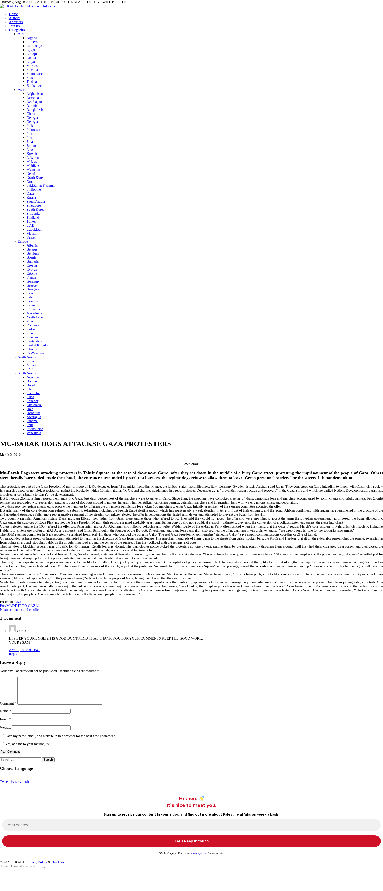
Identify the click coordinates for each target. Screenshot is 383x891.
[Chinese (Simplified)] (6, 777)
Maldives (33, 165)
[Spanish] (33, 777)
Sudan (31, 78)
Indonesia (33, 129)
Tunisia (32, 82)
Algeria (32, 38)
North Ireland (36, 317)
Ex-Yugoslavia (37, 353)
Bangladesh (35, 110)
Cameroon (34, 42)
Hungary (33, 289)
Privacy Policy (37, 862)
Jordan (31, 145)
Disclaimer (58, 862)
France (31, 277)
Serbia (31, 329)
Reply (13, 654)
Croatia (32, 265)
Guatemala (34, 405)
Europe (23, 241)
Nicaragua (34, 417)
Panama (32, 421)
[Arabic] (2, 777)
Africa (22, 34)
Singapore (34, 205)
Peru (30, 425)
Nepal (31, 173)
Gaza (17, 602)
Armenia (33, 98)
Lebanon (33, 157)
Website (5, 727)
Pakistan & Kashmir (41, 185)
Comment (8, 703)
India (30, 126)
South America (28, 373)
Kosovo (32, 301)
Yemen (31, 237)
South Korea (35, 209)
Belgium (33, 253)
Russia (31, 197)
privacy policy (198, 853)
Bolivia (32, 381)
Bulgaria (33, 261)
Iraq (29, 137)
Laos (30, 149)
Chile (30, 389)
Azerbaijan (34, 102)
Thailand (33, 217)
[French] (20, 777)
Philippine (34, 189)
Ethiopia (32, 54)
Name (5, 711)
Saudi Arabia (36, 201)
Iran (29, 133)
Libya (31, 62)
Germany (33, 281)
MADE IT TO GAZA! (19, 606)
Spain (31, 333)
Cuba (30, 397)
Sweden (32, 337)
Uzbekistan (34, 229)
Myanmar (33, 169)
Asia (21, 90)
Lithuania (33, 309)
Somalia (32, 70)
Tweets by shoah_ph (14, 781)
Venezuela (34, 433)
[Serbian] (29, 777)
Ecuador (32, 401)
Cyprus (32, 269)
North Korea (35, 177)
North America (28, 357)
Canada (32, 361)
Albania (32, 245)
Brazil (31, 385)
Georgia (32, 118)
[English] (15, 777)
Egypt (31, 50)
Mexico (32, 365)
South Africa (35, 74)
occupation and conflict (19, 610)
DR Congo (34, 46)
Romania (33, 325)
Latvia (31, 305)
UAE (30, 225)
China (31, 114)
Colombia (33, 393)
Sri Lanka (33, 213)
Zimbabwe (34, 86)
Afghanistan (35, 94)
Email (5, 719)
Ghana (31, 58)
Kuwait (32, 153)
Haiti (30, 409)
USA (30, 369)
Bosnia (31, 257)
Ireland (31, 293)
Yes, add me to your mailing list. (27, 744)
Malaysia (33, 161)
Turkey (32, 221)
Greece (32, 285)
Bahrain (32, 106)
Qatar (30, 193)
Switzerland (35, 341)
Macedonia (34, 313)
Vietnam (32, 233)
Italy (30, 297)
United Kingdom (38, 345)
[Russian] (24, 777)
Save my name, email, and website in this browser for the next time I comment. (60, 736)
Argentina (34, 377)
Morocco (33, 66)
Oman (31, 181)
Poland (31, 321)
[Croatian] (11, 777)
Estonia (32, 273)
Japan (31, 141)
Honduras (33, 413)
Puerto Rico (35, 429)
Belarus (32, 249)
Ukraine (32, 349)
